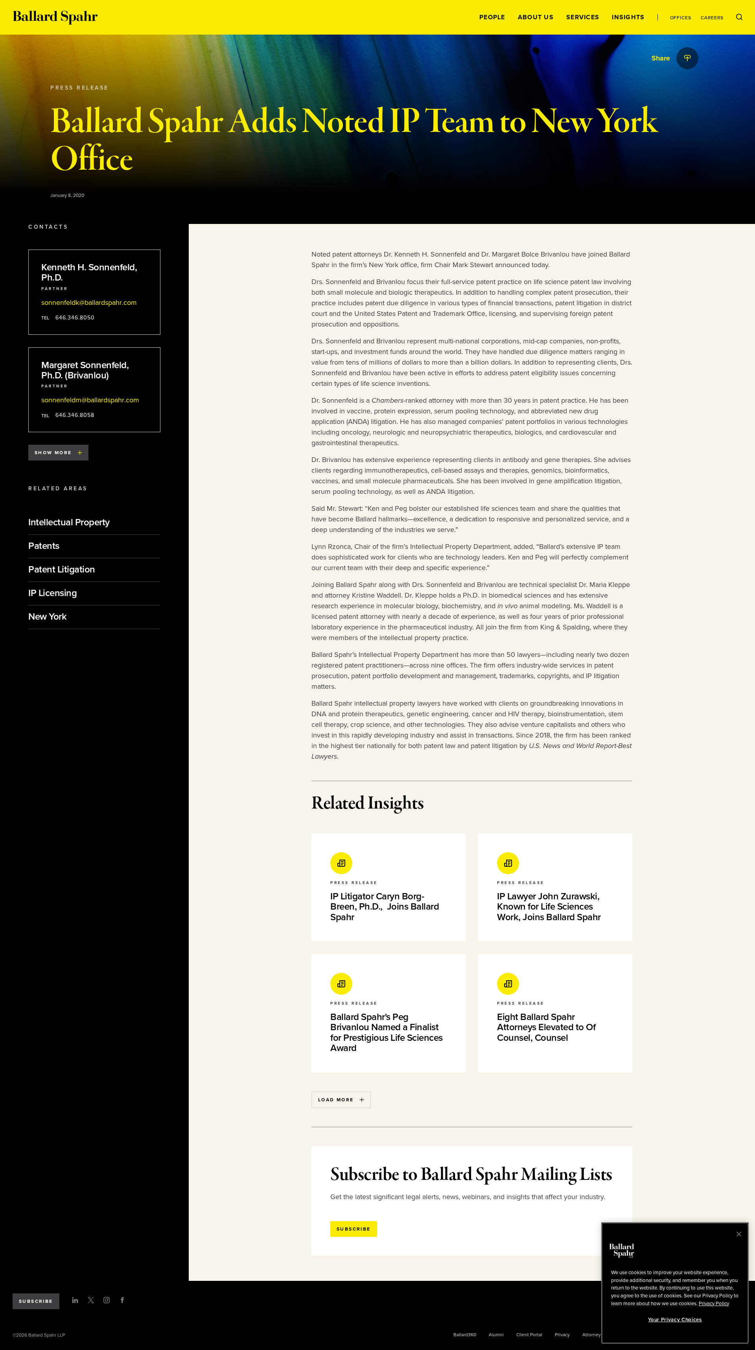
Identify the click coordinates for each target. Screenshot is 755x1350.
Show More (53, 452)
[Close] (739, 1234)
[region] (675, 1283)
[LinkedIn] (75, 1300)
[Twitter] (91, 1300)
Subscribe (36, 1301)
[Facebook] (122, 1300)
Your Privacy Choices (675, 1320)
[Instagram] (106, 1300)
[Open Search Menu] (739, 17)
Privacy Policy (714, 1303)
